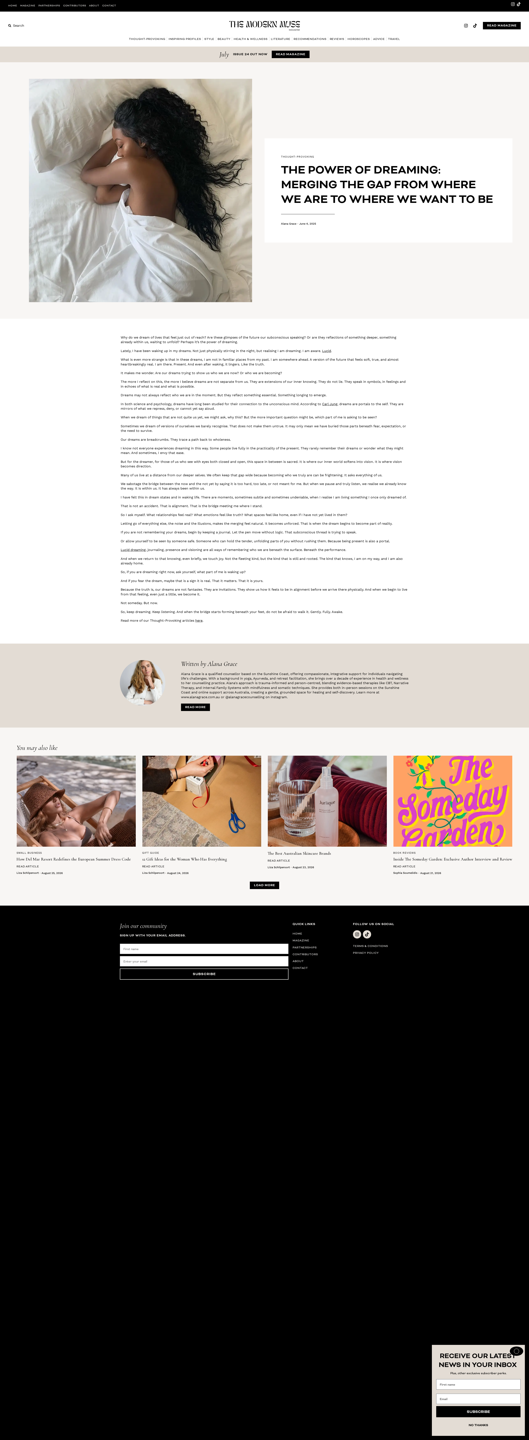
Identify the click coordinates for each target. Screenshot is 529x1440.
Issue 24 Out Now (250, 54)
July (224, 54)
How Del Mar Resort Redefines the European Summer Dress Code (74, 859)
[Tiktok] (519, 4)
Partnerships (49, 5)
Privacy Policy (366, 953)
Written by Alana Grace (209, 664)
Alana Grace (288, 223)
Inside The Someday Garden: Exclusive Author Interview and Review (452, 859)
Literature (280, 39)
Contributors (74, 5)
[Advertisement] (64, 397)
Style (209, 39)
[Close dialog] (516, 1351)
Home (12, 5)
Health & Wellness (251, 39)
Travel (394, 39)
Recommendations (310, 39)
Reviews (337, 39)
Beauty (224, 39)
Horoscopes (359, 39)
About (94, 5)
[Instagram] (513, 4)
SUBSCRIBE (204, 974)
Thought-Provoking (147, 39)
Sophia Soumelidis (405, 872)
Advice (379, 39)
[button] (264, 885)
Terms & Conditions (370, 946)
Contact (109, 5)
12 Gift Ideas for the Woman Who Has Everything (184, 859)
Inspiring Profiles (185, 39)
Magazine (27, 5)
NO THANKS (478, 1425)
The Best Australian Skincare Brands (299, 853)
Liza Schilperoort (28, 872)
